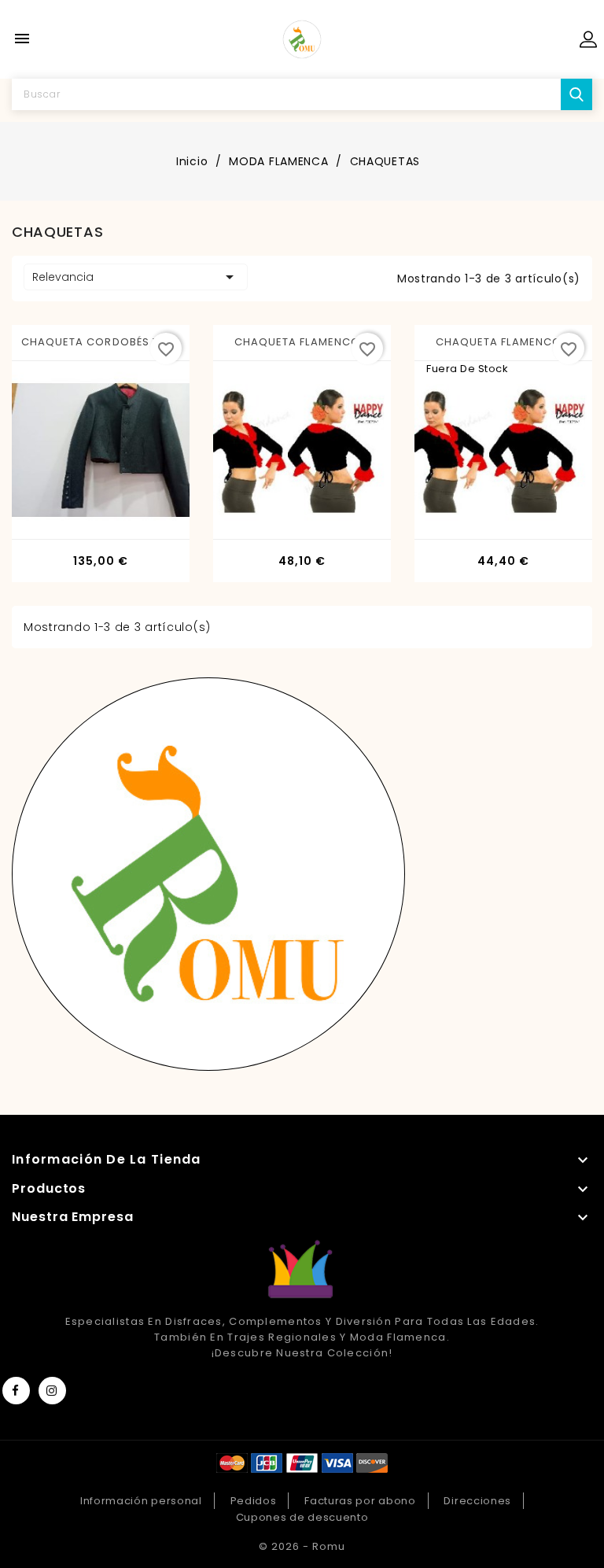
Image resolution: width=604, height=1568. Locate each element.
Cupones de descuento (302, 1517)
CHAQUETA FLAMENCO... (302, 341)
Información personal (141, 1500)
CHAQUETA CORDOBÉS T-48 (100, 341)
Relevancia (135, 276)
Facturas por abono (360, 1500)
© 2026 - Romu (302, 1546)
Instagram (52, 1390)
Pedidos (253, 1500)
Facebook (16, 1390)
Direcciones (477, 1500)
